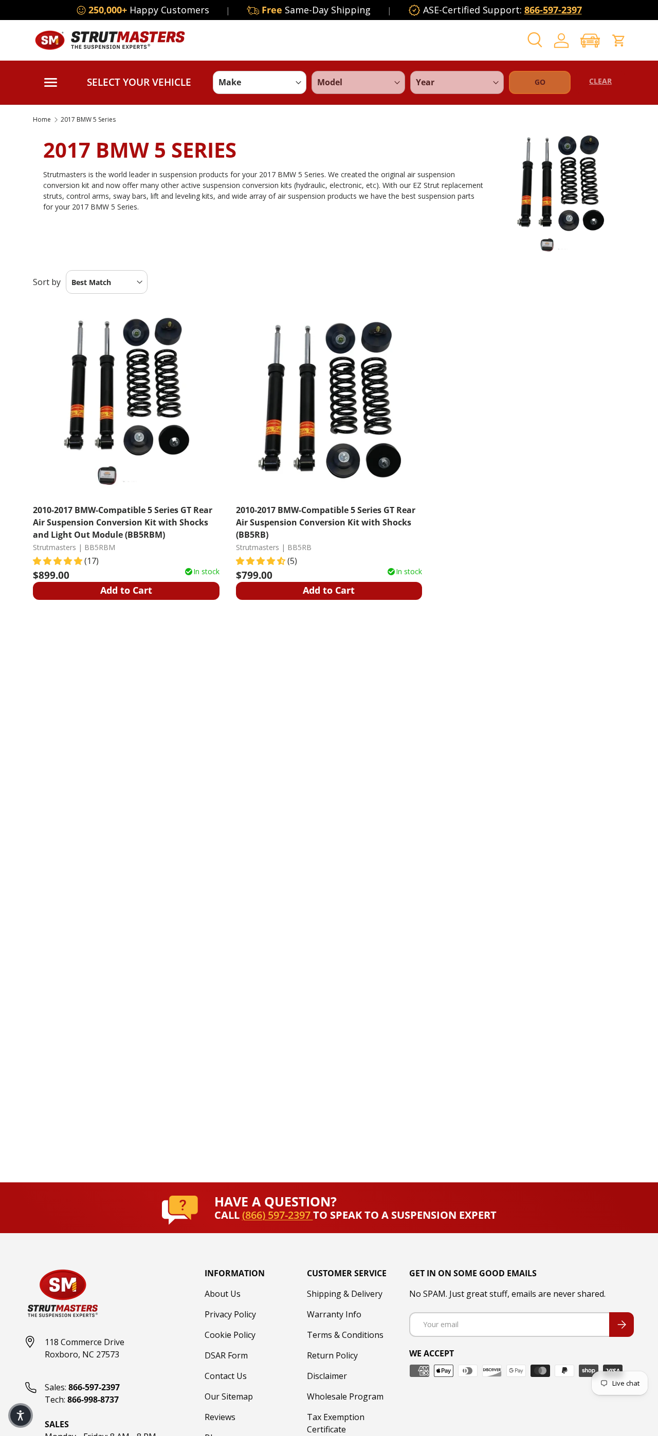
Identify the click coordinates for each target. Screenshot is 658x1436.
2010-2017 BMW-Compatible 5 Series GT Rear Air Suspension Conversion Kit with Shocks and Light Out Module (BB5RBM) (122, 522)
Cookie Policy (230, 1334)
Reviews (220, 1417)
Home (42, 120)
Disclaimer (327, 1376)
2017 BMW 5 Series (88, 120)
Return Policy (332, 1355)
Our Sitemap (229, 1396)
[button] (590, 40)
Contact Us (226, 1376)
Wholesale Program (345, 1396)
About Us (223, 1293)
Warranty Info (334, 1314)
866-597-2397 (553, 10)
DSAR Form (226, 1355)
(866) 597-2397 (277, 1215)
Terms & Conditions (345, 1334)
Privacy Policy (230, 1314)
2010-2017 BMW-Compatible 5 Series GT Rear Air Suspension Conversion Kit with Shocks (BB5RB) (325, 522)
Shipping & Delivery (344, 1293)
